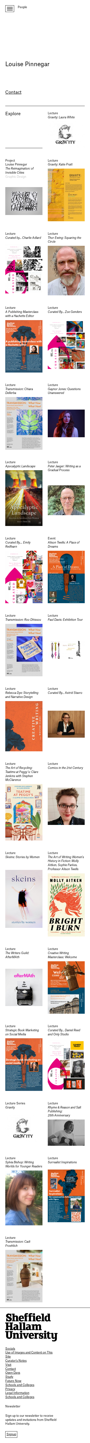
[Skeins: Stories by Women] (23, 894)
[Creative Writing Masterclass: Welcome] (66, 980)
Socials (10, 1348)
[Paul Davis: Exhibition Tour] (66, 645)
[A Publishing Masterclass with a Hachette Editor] (23, 339)
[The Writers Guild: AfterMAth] (23, 980)
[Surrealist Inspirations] (66, 1190)
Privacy (10, 1389)
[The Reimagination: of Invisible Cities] (23, 190)
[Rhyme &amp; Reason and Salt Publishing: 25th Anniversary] (66, 1123)
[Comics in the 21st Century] (66, 801)
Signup (11, 1434)
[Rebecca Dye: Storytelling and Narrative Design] (23, 719)
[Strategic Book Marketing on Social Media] (23, 1057)
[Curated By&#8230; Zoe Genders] (66, 339)
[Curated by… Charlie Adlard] (23, 263)
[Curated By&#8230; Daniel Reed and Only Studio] (66, 1057)
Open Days (12, 1372)
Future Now (13, 1381)
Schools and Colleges (19, 1385)
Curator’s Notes (16, 1360)
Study (9, 1376)
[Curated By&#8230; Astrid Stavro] (66, 719)
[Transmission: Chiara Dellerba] (23, 416)
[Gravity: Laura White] (66, 129)
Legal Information (17, 1393)
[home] (31, 1327)
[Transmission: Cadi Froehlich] (23, 1269)
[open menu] (9, 8)
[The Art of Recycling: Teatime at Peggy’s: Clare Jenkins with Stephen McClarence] (23, 801)
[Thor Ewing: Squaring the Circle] (66, 263)
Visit (8, 1364)
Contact (13, 92)
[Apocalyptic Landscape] (23, 493)
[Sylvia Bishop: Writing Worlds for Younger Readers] (23, 1190)
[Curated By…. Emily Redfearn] (23, 570)
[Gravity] (23, 1123)
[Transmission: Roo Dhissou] (23, 645)
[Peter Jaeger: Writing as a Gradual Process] (66, 493)
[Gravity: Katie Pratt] (66, 190)
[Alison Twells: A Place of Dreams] (66, 570)
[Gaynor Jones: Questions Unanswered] (66, 416)
